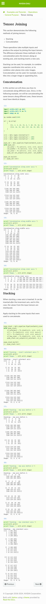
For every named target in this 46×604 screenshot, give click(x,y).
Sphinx (14, 597)
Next (37, 584)
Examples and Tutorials (16, 12)
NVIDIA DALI (24, 4)
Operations (33, 12)
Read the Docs (9, 600)
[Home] (4, 12)
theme (26, 597)
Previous (10, 584)
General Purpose (12, 15)
